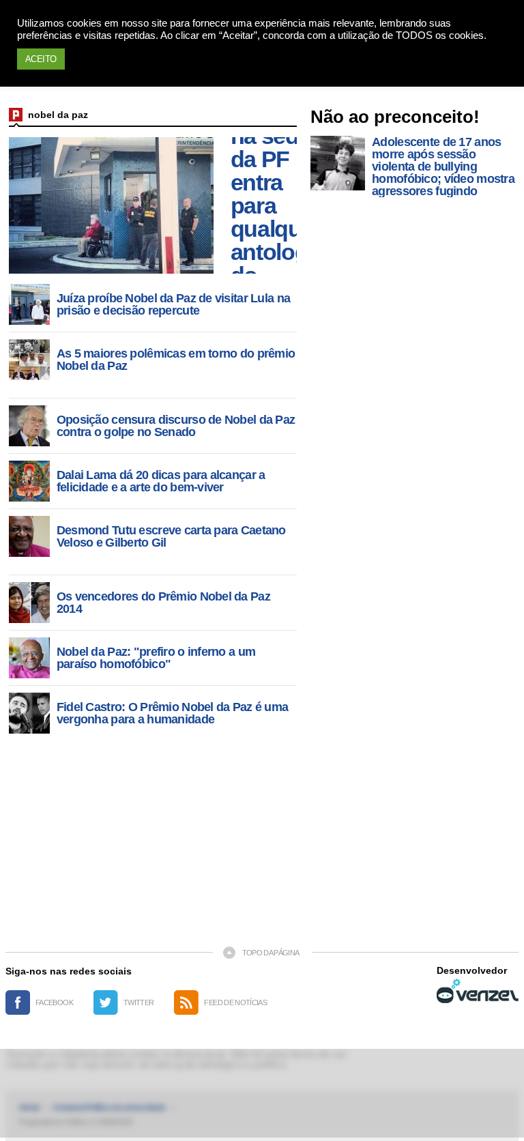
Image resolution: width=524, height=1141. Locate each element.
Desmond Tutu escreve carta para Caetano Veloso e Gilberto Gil (171, 536)
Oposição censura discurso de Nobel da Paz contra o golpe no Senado (176, 426)
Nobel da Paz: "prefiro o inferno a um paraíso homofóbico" (156, 658)
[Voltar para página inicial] (16, 114)
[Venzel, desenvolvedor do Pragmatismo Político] (478, 991)
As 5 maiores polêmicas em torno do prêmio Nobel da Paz (176, 359)
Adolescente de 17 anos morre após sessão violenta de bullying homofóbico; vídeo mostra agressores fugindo (443, 166)
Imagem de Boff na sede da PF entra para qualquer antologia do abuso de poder (278, 205)
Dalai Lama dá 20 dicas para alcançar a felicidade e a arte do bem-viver (161, 481)
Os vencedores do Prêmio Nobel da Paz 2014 (163, 602)
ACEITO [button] (41, 59)
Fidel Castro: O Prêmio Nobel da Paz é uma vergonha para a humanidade (172, 713)
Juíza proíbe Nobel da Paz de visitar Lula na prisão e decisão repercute (173, 304)
